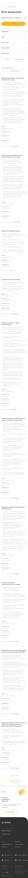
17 (26, 786)
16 (24, 786)
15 (22, 786)
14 (20, 786)
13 (18, 786)
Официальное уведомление (6, 875)
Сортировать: (5, 71)
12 (16, 786)
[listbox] (14, 71)
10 (13, 786)
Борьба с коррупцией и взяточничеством (19, 866)
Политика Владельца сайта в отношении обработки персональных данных (20, 872)
